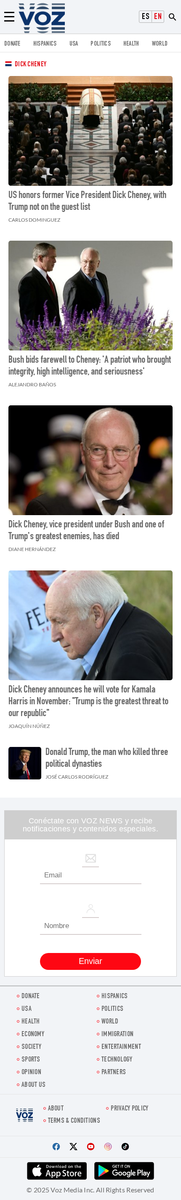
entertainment (121, 1047)
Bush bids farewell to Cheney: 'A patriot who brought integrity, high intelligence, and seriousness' (89, 366)
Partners (113, 1072)
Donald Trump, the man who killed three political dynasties (106, 759)
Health (131, 44)
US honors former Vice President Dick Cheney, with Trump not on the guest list (87, 202)
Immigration (117, 1034)
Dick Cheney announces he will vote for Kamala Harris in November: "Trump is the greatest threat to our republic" (88, 702)
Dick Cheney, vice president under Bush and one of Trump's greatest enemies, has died (86, 531)
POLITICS (100, 44)
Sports (30, 1060)
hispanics (45, 44)
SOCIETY (31, 1047)
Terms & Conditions (74, 1121)
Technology (116, 1060)
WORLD (160, 44)
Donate (12, 44)
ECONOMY (32, 1034)
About (56, 1109)
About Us (33, 1085)
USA (73, 44)
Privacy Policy (129, 1109)
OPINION (31, 1072)
